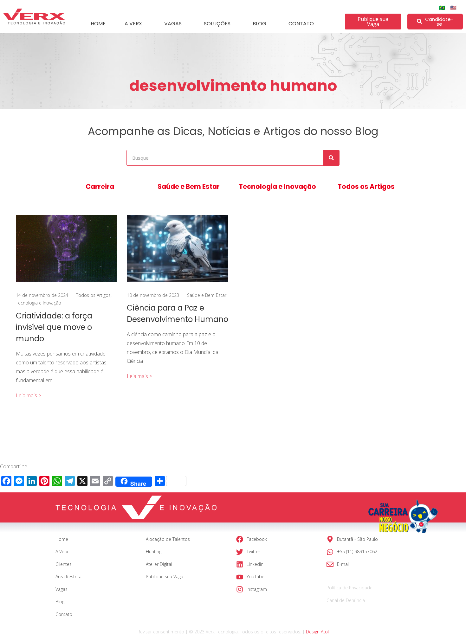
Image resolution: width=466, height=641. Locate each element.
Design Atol (317, 632)
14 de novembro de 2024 (42, 295)
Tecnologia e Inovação (277, 186)
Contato (301, 23)
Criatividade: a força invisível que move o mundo (54, 327)
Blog (259, 23)
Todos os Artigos (366, 186)
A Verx (133, 23)
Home (98, 23)
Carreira (100, 186)
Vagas (173, 23)
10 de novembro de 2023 (153, 295)
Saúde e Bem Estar (189, 186)
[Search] (331, 157)
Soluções (217, 23)
